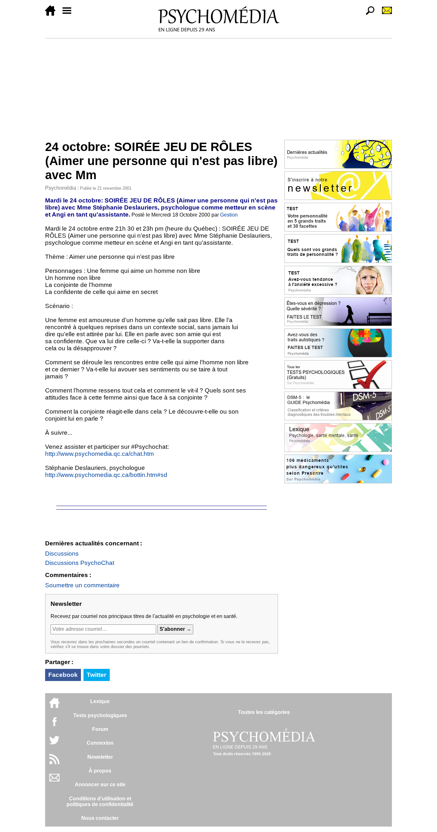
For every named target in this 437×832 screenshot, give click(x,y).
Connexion (100, 743)
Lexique (100, 701)
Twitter (96, 674)
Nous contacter (100, 818)
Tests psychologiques (100, 715)
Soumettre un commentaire (82, 585)
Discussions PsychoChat (79, 562)
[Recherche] (367, 14)
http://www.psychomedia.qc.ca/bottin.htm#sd (106, 474)
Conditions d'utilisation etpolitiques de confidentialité (100, 801)
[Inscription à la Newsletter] (384, 14)
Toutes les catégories (264, 712)
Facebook (63, 674)
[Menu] (69, 14)
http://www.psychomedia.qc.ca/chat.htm (99, 453)
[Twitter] (54, 743)
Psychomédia (60, 188)
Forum (100, 729)
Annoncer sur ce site (100, 784)
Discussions (62, 553)
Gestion (229, 215)
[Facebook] (54, 724)
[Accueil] (52, 14)
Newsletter (100, 757)
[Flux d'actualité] (54, 762)
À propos (100, 770)
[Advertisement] (218, 86)
